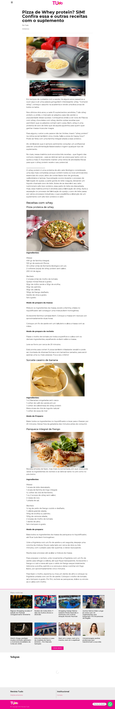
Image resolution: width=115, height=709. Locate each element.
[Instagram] (99, 704)
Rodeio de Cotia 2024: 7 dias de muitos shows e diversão (43, 612)
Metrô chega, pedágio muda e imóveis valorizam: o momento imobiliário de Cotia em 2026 (20, 641)
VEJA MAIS (57, 648)
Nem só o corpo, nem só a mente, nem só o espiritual (69, 639)
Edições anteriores (16, 695)
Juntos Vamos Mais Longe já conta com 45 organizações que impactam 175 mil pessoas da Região (93, 614)
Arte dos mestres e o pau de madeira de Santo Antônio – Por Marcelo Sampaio (44, 641)
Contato (60, 695)
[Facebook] (101, 704)
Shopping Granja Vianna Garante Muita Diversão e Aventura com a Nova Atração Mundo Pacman (68, 613)
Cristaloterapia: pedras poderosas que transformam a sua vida (92, 640)
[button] (11, 2)
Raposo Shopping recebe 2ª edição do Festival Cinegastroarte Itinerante (21, 612)
